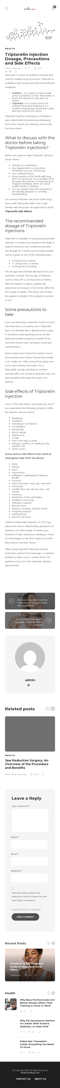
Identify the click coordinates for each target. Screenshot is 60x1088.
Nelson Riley (10, 774)
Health (10, 48)
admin (8, 68)
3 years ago (21, 774)
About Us (40, 1079)
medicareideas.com (30, 1072)
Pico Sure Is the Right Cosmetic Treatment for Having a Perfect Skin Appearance (33, 603)
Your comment (21, 806)
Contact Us (23, 1079)
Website (16, 871)
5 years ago (16, 68)
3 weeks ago (15, 975)
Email (14, 854)
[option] (30, 745)
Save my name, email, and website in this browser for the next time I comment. (29, 897)
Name (15, 837)
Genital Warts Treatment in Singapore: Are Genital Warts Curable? (28, 622)
